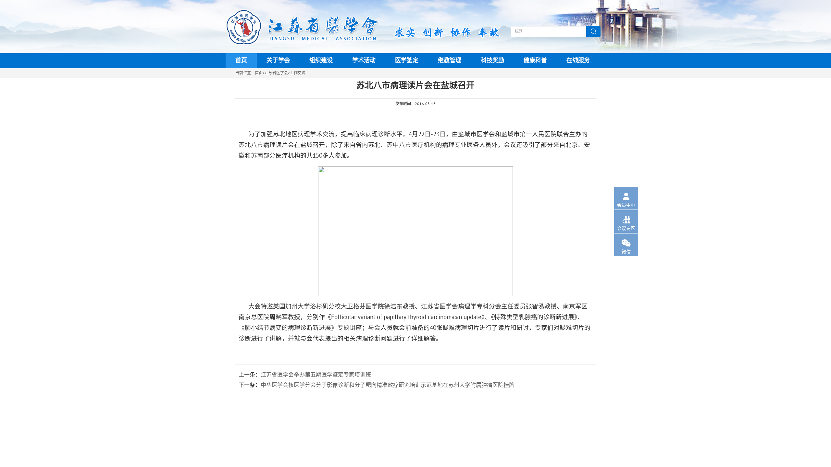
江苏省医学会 (276, 73)
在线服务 (578, 60)
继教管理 (449, 60)
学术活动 (364, 60)
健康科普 (535, 60)
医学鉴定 (406, 60)
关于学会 (278, 60)
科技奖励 (492, 60)
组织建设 (321, 60)
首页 (241, 60)
